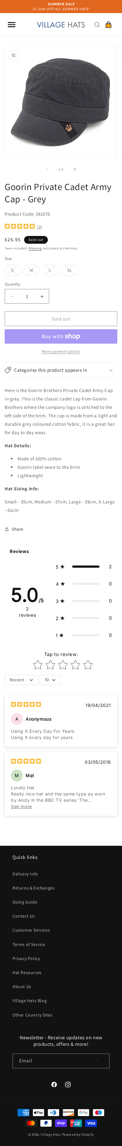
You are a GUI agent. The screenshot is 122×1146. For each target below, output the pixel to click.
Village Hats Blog (30, 1000)
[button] (11, 24)
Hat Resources (27, 972)
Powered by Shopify (78, 1134)
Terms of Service (29, 944)
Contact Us (24, 916)
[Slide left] (47, 169)
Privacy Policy (26, 958)
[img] (20, 227)
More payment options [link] (61, 351)
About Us (22, 986)
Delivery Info (25, 874)
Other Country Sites (32, 1015)
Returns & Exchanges (33, 888)
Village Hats (51, 1134)
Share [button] (17, 529)
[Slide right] (75, 169)
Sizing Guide (25, 902)
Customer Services (31, 930)
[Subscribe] (102, 1061)
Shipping (35, 248)
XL (73, 271)
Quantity (12, 284)
